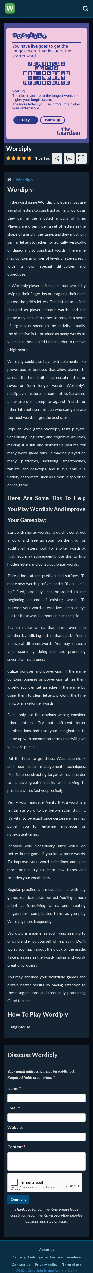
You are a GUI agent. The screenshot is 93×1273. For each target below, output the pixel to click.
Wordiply (24, 179)
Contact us (21, 1264)
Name (14, 1088)
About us (46, 1249)
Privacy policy (46, 1264)
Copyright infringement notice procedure (47, 1257)
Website (15, 1127)
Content (16, 1146)
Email (13, 1107)
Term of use (72, 1264)
